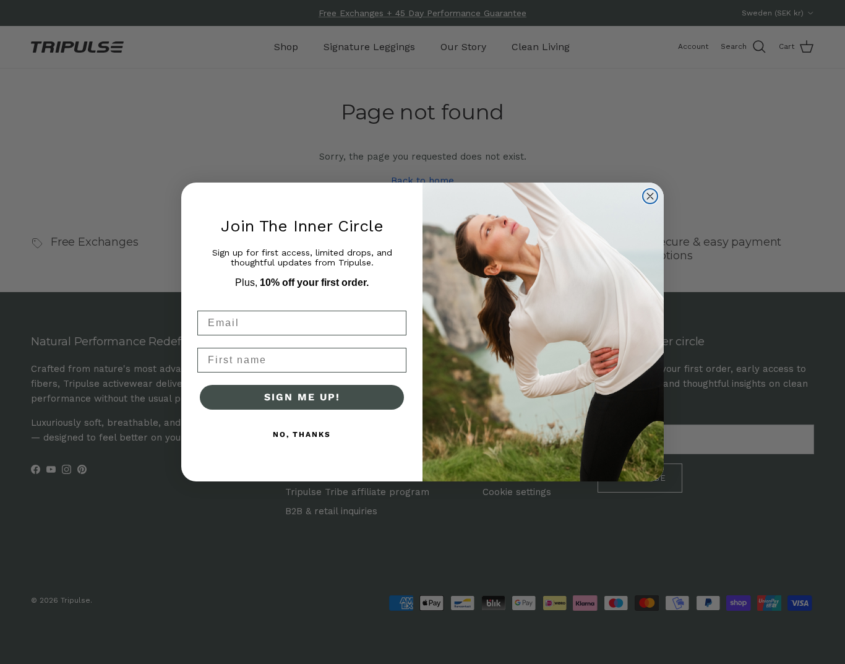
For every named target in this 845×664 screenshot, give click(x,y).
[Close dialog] (650, 196)
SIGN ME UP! (302, 397)
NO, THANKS (302, 434)
